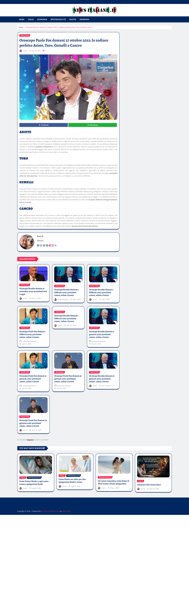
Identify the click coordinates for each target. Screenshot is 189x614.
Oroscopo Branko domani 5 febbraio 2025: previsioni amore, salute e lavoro (66, 292)
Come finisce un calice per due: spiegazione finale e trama (72, 481)
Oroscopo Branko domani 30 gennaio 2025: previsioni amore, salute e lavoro (101, 378)
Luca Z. (25, 51)
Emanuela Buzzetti (29, 341)
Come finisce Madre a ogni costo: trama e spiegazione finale (34, 483)
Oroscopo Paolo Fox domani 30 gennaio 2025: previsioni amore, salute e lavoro (68, 378)
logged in (30, 440)
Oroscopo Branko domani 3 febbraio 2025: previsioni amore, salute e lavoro (101, 292)
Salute (72, 19)
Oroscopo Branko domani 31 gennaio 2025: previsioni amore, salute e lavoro (101, 334)
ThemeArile (66, 511)
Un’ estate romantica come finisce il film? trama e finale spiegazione (113, 482)
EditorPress (55, 511)
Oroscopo (84, 19)
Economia (42, 19)
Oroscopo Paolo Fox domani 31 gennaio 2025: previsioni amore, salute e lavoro (32, 378)
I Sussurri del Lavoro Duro (149, 484)
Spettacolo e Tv (58, 19)
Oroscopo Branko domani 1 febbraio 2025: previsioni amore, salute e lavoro (66, 318)
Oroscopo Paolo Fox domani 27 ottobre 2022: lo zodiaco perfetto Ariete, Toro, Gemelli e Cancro (58, 27)
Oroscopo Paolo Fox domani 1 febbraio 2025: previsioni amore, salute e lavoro (32, 334)
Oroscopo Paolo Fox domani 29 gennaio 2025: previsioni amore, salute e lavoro (33, 423)
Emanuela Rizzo (63, 299)
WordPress (45, 511)
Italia (31, 19)
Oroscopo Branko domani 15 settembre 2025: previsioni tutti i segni (33, 291)
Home (21, 19)
